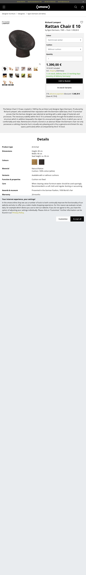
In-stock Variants (64, 88)
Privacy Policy (18, 213)
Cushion (49, 45)
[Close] (83, 2)
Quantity (49, 54)
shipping (53, 71)
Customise (63, 219)
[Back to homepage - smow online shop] (43, 7)
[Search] (75, 7)
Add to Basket (64, 81)
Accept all (77, 219)
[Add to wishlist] (81, 22)
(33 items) (37, 14)
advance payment (56, 94)
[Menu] (4, 7)
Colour (48, 35)
